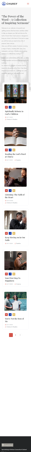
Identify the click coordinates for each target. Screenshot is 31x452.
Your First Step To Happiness (12, 279)
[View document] (13, 107)
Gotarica (9, 119)
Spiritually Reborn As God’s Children (14, 112)
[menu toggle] (28, 4)
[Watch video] (6, 107)
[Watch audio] (10, 107)
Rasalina (15, 119)
